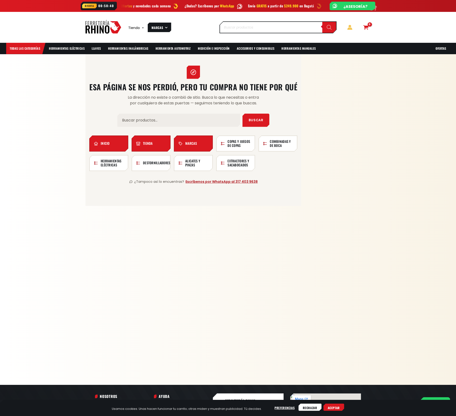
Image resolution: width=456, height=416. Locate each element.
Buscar (256, 120)
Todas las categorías (25, 48)
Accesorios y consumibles (256, 48)
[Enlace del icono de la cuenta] (349, 27)
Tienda (134, 27)
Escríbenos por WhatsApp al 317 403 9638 (221, 181)
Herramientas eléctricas (67, 48)
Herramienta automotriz (173, 48)
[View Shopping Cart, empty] (365, 27)
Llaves (96, 48)
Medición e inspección (214, 48)
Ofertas (441, 48)
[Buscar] (329, 27)
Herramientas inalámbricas (128, 48)
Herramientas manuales (298, 48)
